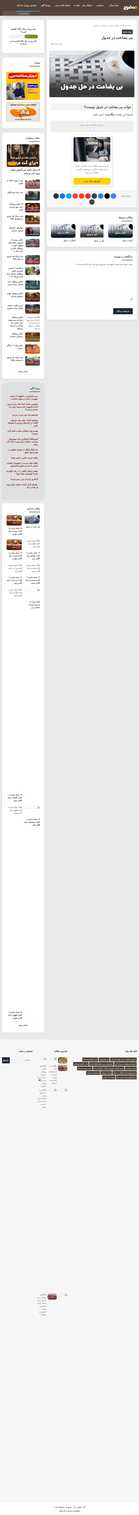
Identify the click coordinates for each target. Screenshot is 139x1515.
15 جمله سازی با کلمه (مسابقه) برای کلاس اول (32, 822)
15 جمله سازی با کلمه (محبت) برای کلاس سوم (32, 580)
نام (132, 299)
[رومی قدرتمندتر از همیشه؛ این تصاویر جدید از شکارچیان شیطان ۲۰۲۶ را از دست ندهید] (62, 1190)
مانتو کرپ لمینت (93, 1073)
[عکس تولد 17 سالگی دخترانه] (52, 1296)
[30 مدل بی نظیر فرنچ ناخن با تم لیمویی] (62, 1060)
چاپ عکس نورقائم (81, 1064)
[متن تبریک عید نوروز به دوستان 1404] (32, 361)
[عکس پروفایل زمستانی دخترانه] (32, 337)
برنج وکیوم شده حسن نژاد (126, 1077)
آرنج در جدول (127, 240)
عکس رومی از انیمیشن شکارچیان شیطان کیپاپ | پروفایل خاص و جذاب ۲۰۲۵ (15, 245)
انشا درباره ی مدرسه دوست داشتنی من (34, 604)
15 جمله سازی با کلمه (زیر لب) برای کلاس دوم (14, 580)
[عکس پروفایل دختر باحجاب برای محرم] (32, 285)
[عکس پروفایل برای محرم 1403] (52, 1091)
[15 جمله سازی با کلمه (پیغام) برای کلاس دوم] (32, 544)
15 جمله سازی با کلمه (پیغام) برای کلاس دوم (33, 556)
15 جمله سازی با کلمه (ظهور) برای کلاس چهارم (15, 1015)
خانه (129, 25)
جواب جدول (114, 25)
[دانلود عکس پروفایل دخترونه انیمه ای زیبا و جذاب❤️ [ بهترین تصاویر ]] (41, 1076)
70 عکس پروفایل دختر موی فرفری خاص (16, 207)
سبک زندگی (114, 5)
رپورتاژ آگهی (45, 5)
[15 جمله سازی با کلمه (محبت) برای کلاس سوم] (32, 569)
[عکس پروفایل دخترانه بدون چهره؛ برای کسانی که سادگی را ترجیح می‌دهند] (32, 323)
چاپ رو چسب (131, 1068)
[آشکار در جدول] (63, 231)
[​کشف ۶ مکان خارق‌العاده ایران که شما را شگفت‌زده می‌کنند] (52, 1075)
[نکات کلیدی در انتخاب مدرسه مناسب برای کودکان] (62, 1296)
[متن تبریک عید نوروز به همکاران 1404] (32, 220)
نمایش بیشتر (23, 371)
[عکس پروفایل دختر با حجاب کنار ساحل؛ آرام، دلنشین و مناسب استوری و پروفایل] (41, 1395)
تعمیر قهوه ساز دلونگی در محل (124, 1073)
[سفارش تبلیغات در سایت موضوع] (23, 111)
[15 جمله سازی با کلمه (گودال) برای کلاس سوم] (14, 690)
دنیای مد (77, 5)
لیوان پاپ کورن (108, 1077)
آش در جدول (99, 241)
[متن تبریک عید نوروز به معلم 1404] (32, 260)
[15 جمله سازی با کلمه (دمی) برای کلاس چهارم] (14, 544)
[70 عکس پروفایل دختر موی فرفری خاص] (32, 208)
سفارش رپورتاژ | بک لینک (27, 5)
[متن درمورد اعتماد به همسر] (32, 184)
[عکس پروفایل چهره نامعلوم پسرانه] (32, 297)
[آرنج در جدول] (120, 231)
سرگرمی (100, 5)
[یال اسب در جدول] (32, 519)
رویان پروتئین (106, 1073)
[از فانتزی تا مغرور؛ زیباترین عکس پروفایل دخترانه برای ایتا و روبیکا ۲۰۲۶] (32, 271)
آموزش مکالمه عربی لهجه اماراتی (123, 1059)
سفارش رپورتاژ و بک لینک (69, 1511)
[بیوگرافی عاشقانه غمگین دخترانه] (32, 231)
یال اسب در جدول (33, 527)
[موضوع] (130, 7)
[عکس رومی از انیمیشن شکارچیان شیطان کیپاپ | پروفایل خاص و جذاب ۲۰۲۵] (32, 243)
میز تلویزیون (104, 1059)
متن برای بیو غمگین (15, 192)
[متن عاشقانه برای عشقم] (62, 1068)
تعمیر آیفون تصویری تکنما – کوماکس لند (109, 1068)
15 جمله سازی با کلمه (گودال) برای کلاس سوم (15, 797)
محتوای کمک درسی (63, 5)
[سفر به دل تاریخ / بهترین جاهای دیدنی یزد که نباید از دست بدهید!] (41, 1098)
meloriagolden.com (90, 1059)
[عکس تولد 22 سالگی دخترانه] (32, 349)
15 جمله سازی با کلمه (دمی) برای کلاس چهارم (15, 556)
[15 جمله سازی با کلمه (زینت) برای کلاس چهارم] (14, 520)
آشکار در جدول (69, 240)
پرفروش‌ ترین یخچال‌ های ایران (101, 1064)
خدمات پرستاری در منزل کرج (125, 1064)
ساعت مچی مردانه (85, 1068)
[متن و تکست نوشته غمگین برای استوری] (32, 309)
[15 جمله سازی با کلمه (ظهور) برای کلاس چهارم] (14, 907)
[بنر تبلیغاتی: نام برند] (23, 86)
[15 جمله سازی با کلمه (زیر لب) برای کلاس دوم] (14, 569)
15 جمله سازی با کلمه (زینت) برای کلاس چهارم (15, 531)
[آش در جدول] (92, 231)
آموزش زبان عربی (92, 181)
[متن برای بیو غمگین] (32, 196)
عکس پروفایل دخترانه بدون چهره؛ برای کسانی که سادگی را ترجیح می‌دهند (15, 323)
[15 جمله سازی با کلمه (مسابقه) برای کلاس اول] (32, 811)
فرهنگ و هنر (87, 5)
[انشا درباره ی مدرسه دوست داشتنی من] (32, 593)
